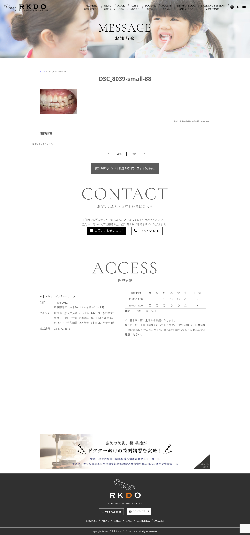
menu (105, 521)
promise (91, 521)
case (129, 521)
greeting (143, 521)
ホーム (43, 71)
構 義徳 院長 (185, 121)
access (159, 521)
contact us (141, 511)
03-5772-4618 (149, 231)
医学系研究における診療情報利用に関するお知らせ (125, 168)
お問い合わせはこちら (109, 231)
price (117, 521)
